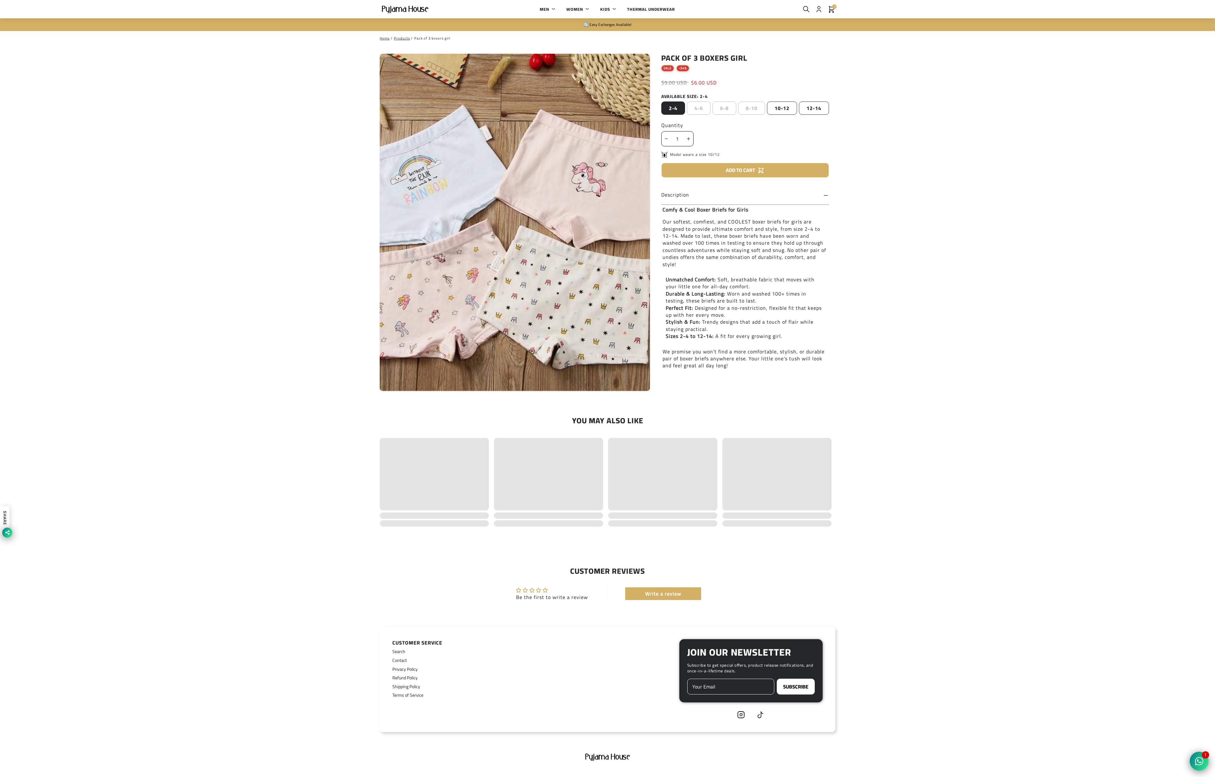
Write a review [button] (663, 593)
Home (385, 38)
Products (402, 38)
